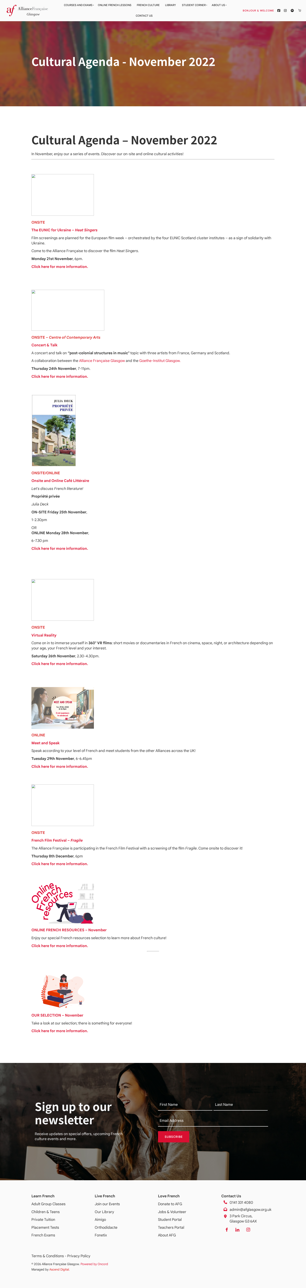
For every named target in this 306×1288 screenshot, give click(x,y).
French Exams (43, 1235)
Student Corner (194, 5)
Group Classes (53, 1204)
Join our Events (107, 1204)
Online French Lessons (114, 5)
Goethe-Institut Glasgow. (159, 360)
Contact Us (144, 15)
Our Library (104, 1212)
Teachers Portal (171, 1227)
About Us (218, 5)
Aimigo (100, 1219)
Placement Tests (45, 1227)
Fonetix (101, 1235)
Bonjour (266, 10)
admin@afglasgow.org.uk (250, 1209)
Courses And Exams (78, 5)
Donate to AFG (170, 1204)
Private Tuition (43, 1219)
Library (170, 5)
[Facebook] (226, 1230)
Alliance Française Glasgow (102, 360)
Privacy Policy (78, 1256)
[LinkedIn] (237, 1230)
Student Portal (170, 1219)
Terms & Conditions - (49, 1256)
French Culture (148, 5)
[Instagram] (248, 1230)
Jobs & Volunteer (172, 1212)
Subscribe (174, 1137)
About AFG (167, 1235)
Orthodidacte (106, 1227)
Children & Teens (45, 1212)
